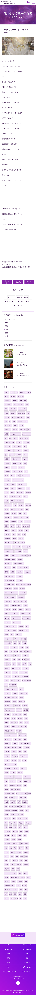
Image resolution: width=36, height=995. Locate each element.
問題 (25, 752)
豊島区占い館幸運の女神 (11, 810)
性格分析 (24, 802)
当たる (6, 396)
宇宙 (25, 513)
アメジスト (7, 463)
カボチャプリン (9, 777)
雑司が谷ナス (22, 735)
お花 (12, 722)
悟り (26, 471)
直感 (27, 509)
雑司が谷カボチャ (9, 731)
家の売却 (7, 835)
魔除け (29, 651)
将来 (21, 860)
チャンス (16, 601)
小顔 (28, 488)
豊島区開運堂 (21, 597)
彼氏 (10, 848)
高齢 (21, 890)
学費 (6, 827)
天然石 (16, 425)
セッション (7, 819)
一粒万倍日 (7, 609)
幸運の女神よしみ (18, 563)
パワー (22, 425)
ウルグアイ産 (16, 622)
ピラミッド (7, 660)
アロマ (25, 455)
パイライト (7, 430)
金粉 (14, 534)
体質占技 (26, 865)
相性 (15, 894)
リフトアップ (21, 488)
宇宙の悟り (7, 672)
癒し (29, 430)
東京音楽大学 (12, 685)
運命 (15, 823)
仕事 (6, 323)
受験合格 (15, 430)
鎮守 (20, 827)
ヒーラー (14, 467)
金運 (27, 404)
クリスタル (7, 400)
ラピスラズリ (23, 672)
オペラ (21, 689)
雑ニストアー (8, 739)
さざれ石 (7, 417)
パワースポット (19, 501)
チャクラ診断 (8, 643)
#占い (14, 301)
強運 (25, 463)
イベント (21, 505)
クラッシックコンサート (11, 689)
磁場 (16, 722)
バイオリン (7, 693)
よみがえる (28, 572)
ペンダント (18, 450)
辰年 (29, 806)
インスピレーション (16, 605)
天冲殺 (23, 877)
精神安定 (23, 639)
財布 (27, 626)
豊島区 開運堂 (26, 681)
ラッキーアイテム (22, 421)
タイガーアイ (12, 409)
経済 (6, 785)
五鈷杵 (20, 522)
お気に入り (7, 676)
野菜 (15, 848)
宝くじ (6, 898)
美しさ (11, 455)
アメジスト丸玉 (26, 547)
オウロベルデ (8, 601)
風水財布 (21, 626)
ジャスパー (23, 593)
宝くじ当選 (26, 442)
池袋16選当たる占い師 (15, 785)
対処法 (13, 881)
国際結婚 (26, 852)
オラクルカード (15, 555)
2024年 (23, 806)
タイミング (7, 714)
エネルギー (7, 471)
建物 (14, 664)
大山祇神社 (7, 831)
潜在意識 (17, 706)
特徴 (21, 856)
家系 (14, 660)
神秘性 (24, 643)
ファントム (7, 568)
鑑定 (12, 898)
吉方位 (13, 718)
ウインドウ (7, 547)
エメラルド (7, 534)
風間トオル (7, 743)
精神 (12, 865)
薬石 (6, 496)
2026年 (25, 873)
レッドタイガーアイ (23, 568)
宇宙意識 (28, 492)
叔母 (25, 835)
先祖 (19, 660)
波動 (29, 555)
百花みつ (23, 727)
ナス (6, 860)
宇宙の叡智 (25, 668)
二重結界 (15, 743)
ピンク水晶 (26, 747)
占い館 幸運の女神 (10, 597)
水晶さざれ (23, 430)
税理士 (19, 835)
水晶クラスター (16, 459)
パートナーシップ (22, 819)
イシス (6, 476)
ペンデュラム (8, 404)
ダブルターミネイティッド (12, 768)
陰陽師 (26, 831)
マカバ (6, 647)
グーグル (7, 760)
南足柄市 (7, 727)
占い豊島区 (18, 455)
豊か (6, 823)
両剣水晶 (23, 768)
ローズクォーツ (24, 438)
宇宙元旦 (21, 609)
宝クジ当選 (16, 676)
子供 (25, 898)
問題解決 (20, 881)
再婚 (16, 798)
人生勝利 (13, 413)
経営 (10, 894)
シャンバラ (28, 522)
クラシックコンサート (10, 735)
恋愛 (6, 326)
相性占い (15, 831)
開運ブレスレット (25, 614)
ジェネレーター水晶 (25, 743)
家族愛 (11, 798)
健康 (6, 333)
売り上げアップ (17, 714)
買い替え (17, 789)
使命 (15, 643)
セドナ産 (7, 618)
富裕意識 (24, 706)
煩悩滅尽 (28, 609)
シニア (18, 885)
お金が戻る (19, 572)
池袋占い (15, 860)
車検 (12, 789)
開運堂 (6, 522)
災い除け (7, 881)
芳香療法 (7, 459)
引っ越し (7, 718)
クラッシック (27, 777)
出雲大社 (21, 538)
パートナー (7, 480)
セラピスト (22, 467)
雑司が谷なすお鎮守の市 (11, 697)
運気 (22, 814)
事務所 (21, 810)
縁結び (26, 722)
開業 (25, 714)
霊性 (12, 509)
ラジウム (18, 710)
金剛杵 (12, 526)
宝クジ (6, 681)
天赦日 (25, 605)
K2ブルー (7, 530)
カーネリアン (22, 409)
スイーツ (20, 773)
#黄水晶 (19, 297)
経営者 (6, 814)
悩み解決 (7, 668)
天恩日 (17, 806)
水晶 (14, 421)
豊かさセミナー (9, 706)
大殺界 (6, 865)
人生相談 (7, 839)
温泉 (12, 501)
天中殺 (29, 877)
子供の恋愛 (18, 852)
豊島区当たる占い (9, 576)
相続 (19, 664)
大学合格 (21, 823)
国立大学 (28, 823)
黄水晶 (21, 530)
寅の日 (14, 609)
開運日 (11, 806)
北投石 (25, 496)
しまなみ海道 (27, 781)
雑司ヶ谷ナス (24, 844)
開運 (16, 392)
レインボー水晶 (17, 446)
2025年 (7, 856)
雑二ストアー (24, 517)
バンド (6, 852)
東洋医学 (7, 869)
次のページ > (29, 282)
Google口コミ (24, 756)
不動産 (13, 835)
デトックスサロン (23, 630)
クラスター (19, 576)
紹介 (6, 781)
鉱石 (23, 534)
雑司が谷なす (23, 693)
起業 (6, 894)
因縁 (23, 660)
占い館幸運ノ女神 (9, 793)
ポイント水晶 (16, 547)
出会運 (24, 885)
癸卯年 (6, 555)
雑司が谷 (16, 517)
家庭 (6, 336)
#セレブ (7, 301)
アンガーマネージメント (11, 890)
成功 (10, 827)
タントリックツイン (18, 480)
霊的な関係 (23, 798)
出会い (16, 438)
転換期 (6, 605)
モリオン (22, 651)
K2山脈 (18, 526)
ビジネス (23, 793)
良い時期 (20, 718)
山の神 (25, 827)
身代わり (13, 488)
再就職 (13, 839)
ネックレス (25, 655)
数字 (12, 681)
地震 (15, 827)
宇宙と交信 (18, 551)
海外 (17, 793)
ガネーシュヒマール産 (10, 764)
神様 (6, 798)
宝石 (20, 873)
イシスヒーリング (18, 404)
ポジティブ (18, 865)
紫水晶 (6, 509)
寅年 (6, 409)
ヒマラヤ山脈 (26, 526)
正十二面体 (19, 580)
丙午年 (6, 877)
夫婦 (26, 856)
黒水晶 (16, 651)
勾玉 (6, 421)
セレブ (27, 530)
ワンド (12, 476)
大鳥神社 (15, 693)
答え (29, 664)
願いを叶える (20, 492)
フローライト (8, 563)
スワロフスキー (26, 434)
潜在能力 (7, 467)
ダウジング (7, 446)
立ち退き (21, 848)
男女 (21, 831)
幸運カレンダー (15, 814)
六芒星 (22, 647)
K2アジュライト (16, 668)
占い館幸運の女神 (9, 580)
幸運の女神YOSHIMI (10, 559)
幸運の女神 (13, 522)
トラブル (14, 752)
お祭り (21, 697)
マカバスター (14, 647)
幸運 (28, 417)
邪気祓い (24, 459)
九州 (25, 785)
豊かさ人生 (22, 701)
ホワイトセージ (16, 618)
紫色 (25, 739)
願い (25, 446)
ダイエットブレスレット (11, 593)
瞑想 (19, 534)
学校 (26, 881)
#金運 (26, 297)
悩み (20, 752)
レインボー (7, 622)
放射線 (6, 501)
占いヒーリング (25, 476)
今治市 (19, 781)
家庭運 (6, 802)
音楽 (27, 848)
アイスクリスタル (17, 471)
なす (6, 685)
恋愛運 (6, 434)
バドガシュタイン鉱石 (15, 496)
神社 (15, 505)
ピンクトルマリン (9, 442)
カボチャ (13, 773)
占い (12, 392)
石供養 (6, 488)
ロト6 (12, 635)
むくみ (6, 492)
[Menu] (33, 2)
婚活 (21, 722)
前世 (29, 793)
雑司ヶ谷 (13, 396)
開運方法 (20, 559)
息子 (19, 802)
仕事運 (17, 543)
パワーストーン (22, 484)
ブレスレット (8, 425)
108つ (6, 614)
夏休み (6, 722)
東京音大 (18, 731)
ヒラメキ (15, 672)
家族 (28, 660)
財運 (25, 894)
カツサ (12, 492)
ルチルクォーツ (17, 463)
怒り (18, 869)
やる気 (6, 413)
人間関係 (7, 752)
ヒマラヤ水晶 (21, 413)
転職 (27, 647)
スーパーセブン (26, 618)
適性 (6, 806)
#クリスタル (18, 305)
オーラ (24, 760)
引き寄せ (18, 442)
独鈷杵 (6, 635)
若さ (6, 455)
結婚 (20, 894)
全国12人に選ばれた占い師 (23, 584)
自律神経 (26, 450)
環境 (26, 890)
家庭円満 (13, 802)
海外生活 (14, 760)
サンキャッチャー (15, 434)
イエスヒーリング (9, 584)
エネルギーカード (20, 417)
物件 (26, 718)
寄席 (6, 848)
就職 (6, 651)
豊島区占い (7, 538)
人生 (10, 651)
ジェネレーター (9, 551)
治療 (18, 476)
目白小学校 (7, 701)
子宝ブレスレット (9, 710)
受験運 (6, 572)
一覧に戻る (18, 282)
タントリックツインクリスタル (13, 747)
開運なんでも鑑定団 (25, 392)
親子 (26, 860)
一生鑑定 (7, 513)
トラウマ (7, 756)
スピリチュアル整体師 (10, 630)
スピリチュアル (19, 509)
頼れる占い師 (8, 589)
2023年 (25, 551)
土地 (9, 664)
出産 (12, 852)
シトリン (14, 530)
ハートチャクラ (14, 614)
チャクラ (15, 400)
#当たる (28, 301)
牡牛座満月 (12, 781)
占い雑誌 (22, 589)
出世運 (12, 572)
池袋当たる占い (15, 877)
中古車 (6, 789)
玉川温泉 (26, 710)
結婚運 (6, 773)
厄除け (6, 526)
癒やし (17, 639)
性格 (17, 856)
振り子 (24, 664)
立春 (14, 568)
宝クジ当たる (24, 676)
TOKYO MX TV (18, 739)
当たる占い (21, 396)
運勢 (6, 329)
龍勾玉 (14, 538)
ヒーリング (23, 400)
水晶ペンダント (9, 543)
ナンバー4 (18, 635)
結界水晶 (28, 505)
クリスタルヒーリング (10, 626)
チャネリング (8, 517)
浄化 (28, 413)
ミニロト (17, 681)
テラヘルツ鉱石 (9, 450)
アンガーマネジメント (10, 873)
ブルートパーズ (9, 655)
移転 (27, 810)
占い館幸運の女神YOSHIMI (12, 844)
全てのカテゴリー (11, 319)
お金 (16, 756)
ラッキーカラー (9, 639)
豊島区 (6, 392)
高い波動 (23, 601)
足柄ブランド (15, 727)
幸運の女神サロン (9, 885)
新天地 (19, 839)
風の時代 (23, 555)
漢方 (13, 869)
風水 (6, 438)
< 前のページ (6, 282)
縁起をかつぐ (8, 505)
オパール (17, 655)
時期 (16, 898)
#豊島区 (21, 301)
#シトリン (11, 297)
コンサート (18, 777)
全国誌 (16, 589)
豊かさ (14, 701)
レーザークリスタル (10, 484)
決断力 (23, 543)
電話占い (14, 513)
